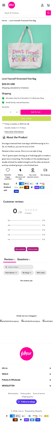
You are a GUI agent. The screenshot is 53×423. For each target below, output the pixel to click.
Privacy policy (26, 393)
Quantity (5, 107)
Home (4, 20)
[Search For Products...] (48, 12)
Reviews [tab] (9, 259)
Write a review (33, 249)
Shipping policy (27, 397)
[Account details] (42, 5)
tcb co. (21, 411)
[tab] (23, 259)
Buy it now (27, 118)
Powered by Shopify (33, 411)
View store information (14, 132)
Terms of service (39, 393)
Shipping (6, 88)
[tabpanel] (26, 286)
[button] (4, 5)
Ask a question (20, 249)
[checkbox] (41, 272)
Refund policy (13, 393)
